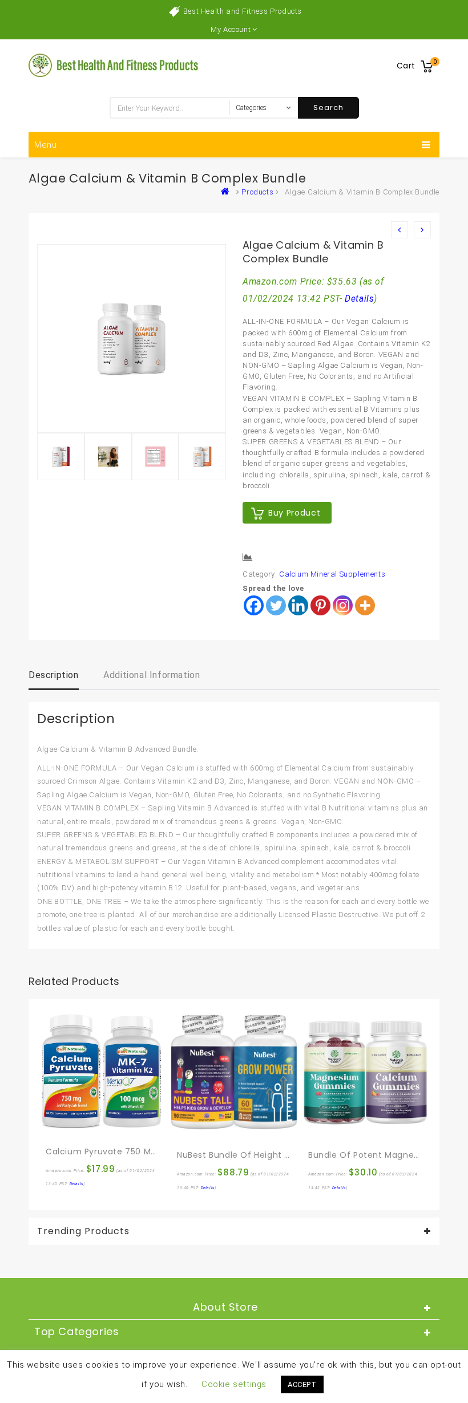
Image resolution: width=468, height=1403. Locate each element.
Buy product (294, 512)
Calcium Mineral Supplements (332, 574)
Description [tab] (54, 675)
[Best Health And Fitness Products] (228, 192)
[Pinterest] (320, 605)
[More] (365, 605)
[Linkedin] (298, 605)
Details (359, 299)
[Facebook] (254, 605)
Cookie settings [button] (234, 1384)
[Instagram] (343, 605)
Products (257, 192)
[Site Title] (114, 64)
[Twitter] (276, 605)
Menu (45, 145)
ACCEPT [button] (302, 1384)
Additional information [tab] (151, 675)
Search (328, 107)
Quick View (79, 1127)
